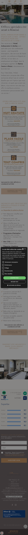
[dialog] (14, 267)
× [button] (24, 248)
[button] (14, 285)
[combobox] (23, 249)
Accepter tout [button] (14, 278)
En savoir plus (9, 258)
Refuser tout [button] (14, 281)
